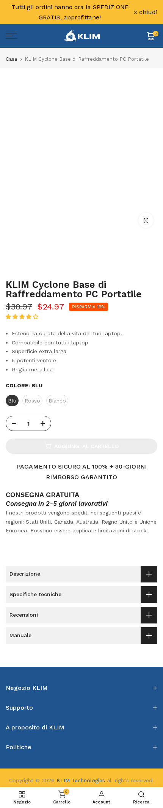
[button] (23, 317)
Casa (11, 59)
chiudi (147, 12)
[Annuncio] (69, 12)
